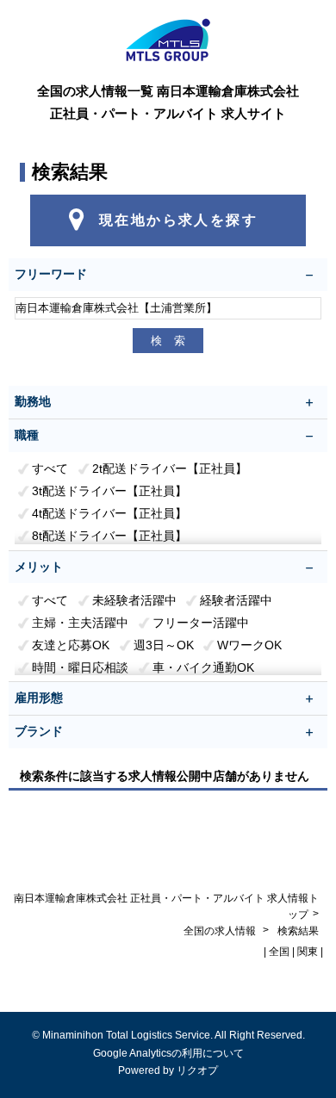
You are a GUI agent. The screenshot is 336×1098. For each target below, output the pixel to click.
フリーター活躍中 (200, 623)
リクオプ (197, 1070)
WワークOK (249, 645)
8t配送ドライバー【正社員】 (109, 536)
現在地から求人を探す (178, 220)
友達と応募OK (70, 645)
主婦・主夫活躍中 (80, 623)
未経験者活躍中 (134, 600)
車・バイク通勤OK (203, 667)
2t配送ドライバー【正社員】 (169, 468)
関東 (307, 952)
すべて (50, 468)
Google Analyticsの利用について (168, 1053)
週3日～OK (164, 645)
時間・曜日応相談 (80, 667)
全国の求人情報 (221, 931)
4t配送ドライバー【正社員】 (109, 513)
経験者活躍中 (236, 600)
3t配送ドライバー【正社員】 (109, 491)
